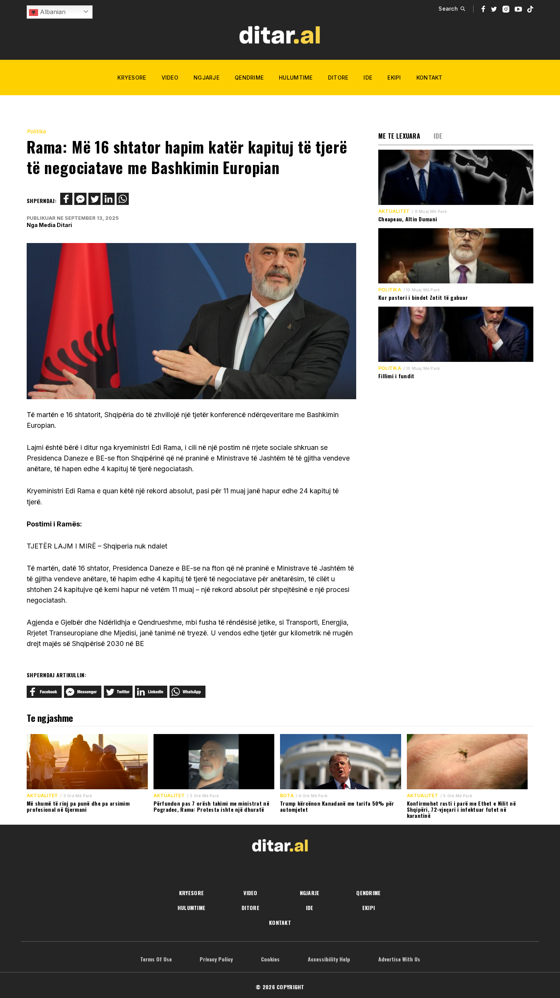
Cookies (270, 959)
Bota (287, 795)
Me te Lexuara (399, 136)
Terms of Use (156, 959)
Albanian (52, 12)
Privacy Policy (216, 959)
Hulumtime (296, 77)
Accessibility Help (329, 959)
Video (170, 77)
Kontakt (429, 77)
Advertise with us (399, 959)
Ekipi (394, 77)
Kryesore (131, 77)
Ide (367, 77)
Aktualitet (394, 211)
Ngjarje (206, 77)
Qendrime (249, 77)
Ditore (338, 77)
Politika (36, 131)
